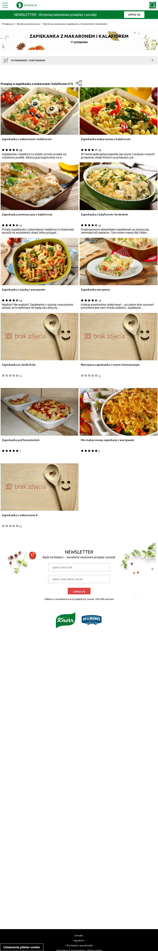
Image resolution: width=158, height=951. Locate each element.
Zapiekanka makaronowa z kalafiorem (105, 139)
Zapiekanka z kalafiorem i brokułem (104, 214)
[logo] (26, 5)
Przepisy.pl (7, 23)
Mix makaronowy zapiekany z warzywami (107, 440)
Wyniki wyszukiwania (28, 23)
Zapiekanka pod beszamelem (21, 440)
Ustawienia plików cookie (21, 947)
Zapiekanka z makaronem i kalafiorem (27, 139)
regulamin (79, 940)
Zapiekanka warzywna (95, 289)
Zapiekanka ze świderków (19, 365)
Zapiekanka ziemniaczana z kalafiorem (27, 214)
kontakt (79, 935)
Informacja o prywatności (79, 945)
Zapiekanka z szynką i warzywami (23, 289)
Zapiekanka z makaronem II (19, 515)
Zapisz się (79, 591)
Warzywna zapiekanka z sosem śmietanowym (110, 365)
